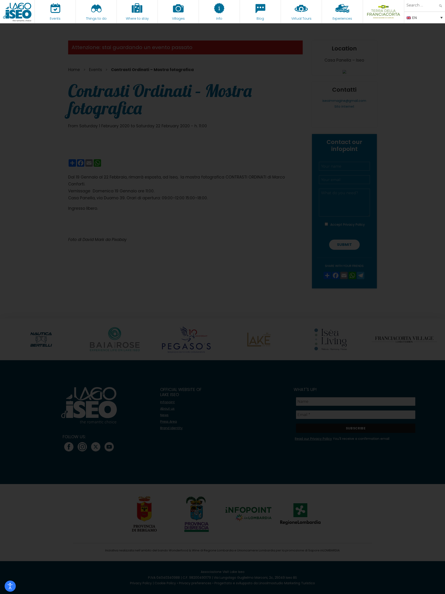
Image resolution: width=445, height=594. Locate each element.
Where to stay (137, 18)
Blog (260, 18)
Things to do (96, 18)
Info (219, 18)
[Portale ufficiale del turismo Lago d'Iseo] (17, 11)
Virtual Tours (301, 18)
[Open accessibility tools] (10, 586)
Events (55, 18)
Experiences (342, 18)
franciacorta (383, 18)
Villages (178, 18)
